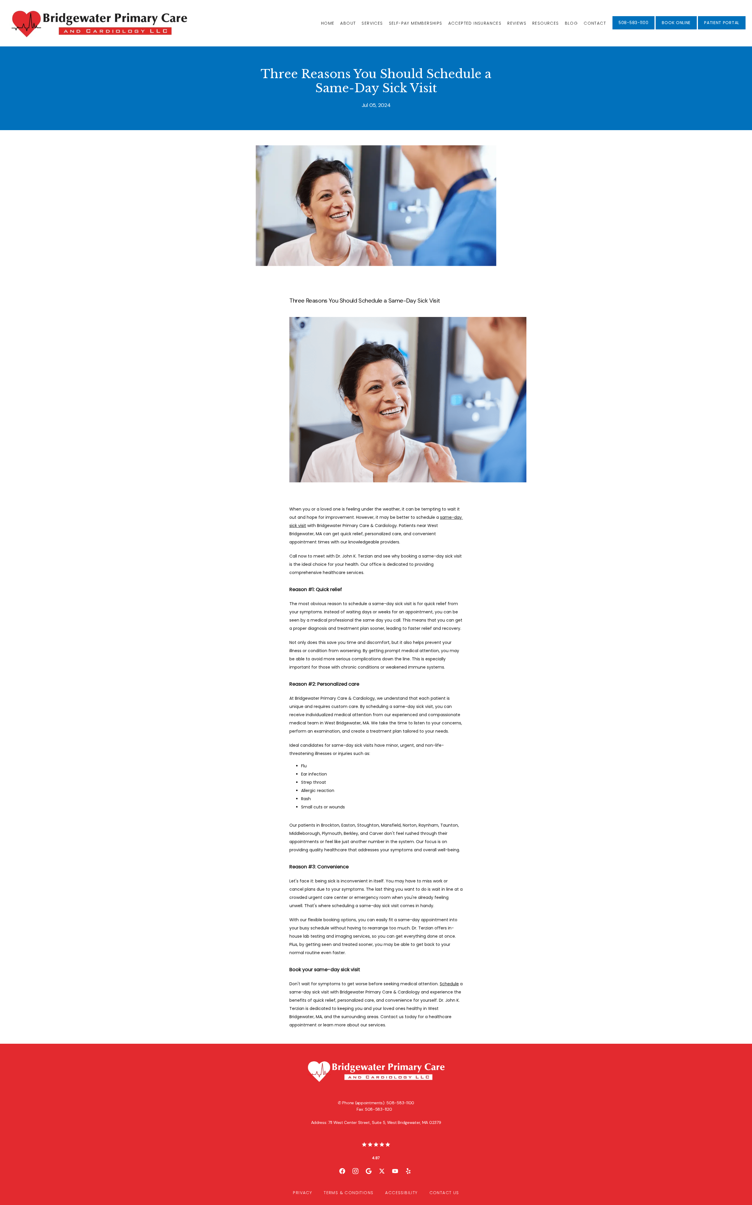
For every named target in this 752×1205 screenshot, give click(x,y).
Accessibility (401, 1193)
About (348, 23)
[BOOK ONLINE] (676, 29)
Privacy (302, 1193)
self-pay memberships (415, 23)
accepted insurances (475, 23)
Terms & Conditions (348, 1193)
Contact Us (444, 1193)
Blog (571, 23)
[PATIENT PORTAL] (721, 29)
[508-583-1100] (633, 29)
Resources (545, 23)
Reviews (516, 23)
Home (328, 23)
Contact (595, 23)
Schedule (449, 984)
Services (372, 23)
